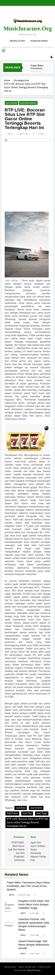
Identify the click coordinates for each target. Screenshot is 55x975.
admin (10, 133)
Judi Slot (27, 813)
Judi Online (11, 103)
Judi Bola (21, 808)
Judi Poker (12, 813)
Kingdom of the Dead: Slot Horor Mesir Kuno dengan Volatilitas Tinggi (33, 904)
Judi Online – (12, 280)
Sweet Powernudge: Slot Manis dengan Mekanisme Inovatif (33, 945)
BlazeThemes (33, 970)
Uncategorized (28, 103)
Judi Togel (41, 813)
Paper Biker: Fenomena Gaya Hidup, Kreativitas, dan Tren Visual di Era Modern (39, 67)
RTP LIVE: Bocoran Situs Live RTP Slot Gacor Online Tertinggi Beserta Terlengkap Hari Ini (27, 822)
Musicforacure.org (27, 28)
